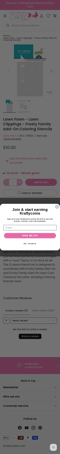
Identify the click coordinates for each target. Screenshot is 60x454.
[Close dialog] (57, 206)
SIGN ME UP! (30, 235)
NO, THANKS (30, 244)
